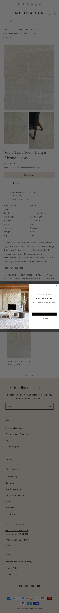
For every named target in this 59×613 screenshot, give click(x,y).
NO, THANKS (44, 318)
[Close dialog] (57, 286)
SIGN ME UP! (44, 314)
